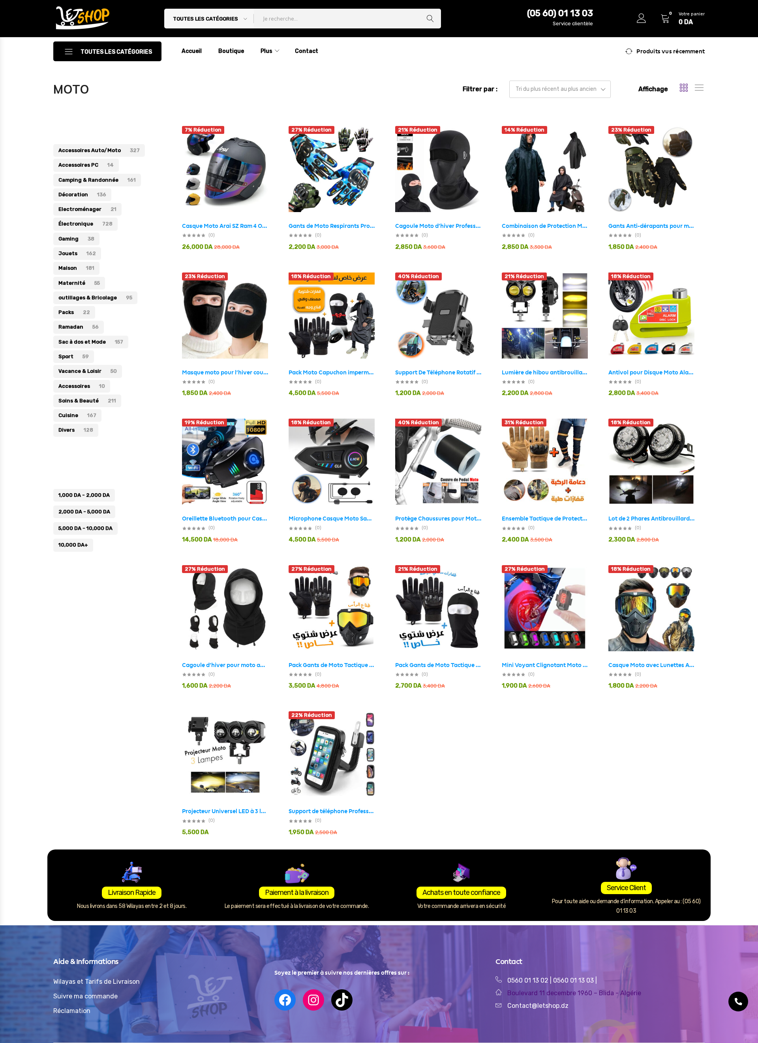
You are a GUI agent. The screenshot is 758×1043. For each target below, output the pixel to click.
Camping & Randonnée (97, 180)
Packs (74, 312)
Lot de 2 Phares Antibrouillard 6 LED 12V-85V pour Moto (651, 518)
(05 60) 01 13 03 (560, 13)
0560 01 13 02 (527, 980)
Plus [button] (266, 51)
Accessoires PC (86, 165)
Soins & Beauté (87, 401)
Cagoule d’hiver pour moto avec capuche (225, 665)
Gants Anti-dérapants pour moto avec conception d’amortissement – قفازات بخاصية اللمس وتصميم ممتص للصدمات (651, 226)
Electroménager (87, 209)
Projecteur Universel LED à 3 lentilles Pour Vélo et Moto (225, 811)
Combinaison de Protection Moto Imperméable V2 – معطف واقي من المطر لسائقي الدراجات (545, 226)
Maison (76, 268)
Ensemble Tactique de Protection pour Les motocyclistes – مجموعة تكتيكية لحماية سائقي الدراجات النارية (545, 518)
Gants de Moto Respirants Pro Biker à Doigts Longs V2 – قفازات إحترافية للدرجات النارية (332, 226)
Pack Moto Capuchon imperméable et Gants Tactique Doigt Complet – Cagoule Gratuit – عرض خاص (332, 372)
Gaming (76, 239)
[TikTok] (342, 1000)
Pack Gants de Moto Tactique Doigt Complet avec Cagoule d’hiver (438, 665)
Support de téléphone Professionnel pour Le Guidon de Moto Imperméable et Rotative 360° (332, 811)
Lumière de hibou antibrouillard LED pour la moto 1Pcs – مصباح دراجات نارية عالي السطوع (545, 372)
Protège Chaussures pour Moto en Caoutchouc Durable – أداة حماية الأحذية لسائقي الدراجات (438, 518)
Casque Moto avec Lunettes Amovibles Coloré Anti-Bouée (651, 665)
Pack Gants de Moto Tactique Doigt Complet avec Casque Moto (332, 665)
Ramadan (78, 327)
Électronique (85, 224)
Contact (306, 51)
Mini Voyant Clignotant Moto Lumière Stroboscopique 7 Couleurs (545, 665)
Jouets (77, 253)
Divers (75, 430)
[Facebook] (285, 1000)
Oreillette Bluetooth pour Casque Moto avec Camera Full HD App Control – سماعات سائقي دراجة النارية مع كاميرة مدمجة (225, 518)
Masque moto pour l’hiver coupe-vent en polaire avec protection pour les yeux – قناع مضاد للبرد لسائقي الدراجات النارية (225, 372)
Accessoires (81, 386)
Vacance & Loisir (87, 371)
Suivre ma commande (85, 996)
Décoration (82, 194)
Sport (73, 356)
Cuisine (77, 415)
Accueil (192, 51)
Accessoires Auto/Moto (99, 150)
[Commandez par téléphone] (738, 1001)
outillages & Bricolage (95, 298)
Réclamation (71, 1011)
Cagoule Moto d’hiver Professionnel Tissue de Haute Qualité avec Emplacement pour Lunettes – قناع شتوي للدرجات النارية (438, 226)
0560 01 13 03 (574, 980)
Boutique (231, 51)
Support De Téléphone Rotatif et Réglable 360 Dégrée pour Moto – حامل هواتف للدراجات (438, 372)
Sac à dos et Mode (90, 342)
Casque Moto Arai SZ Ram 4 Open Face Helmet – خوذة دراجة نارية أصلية (225, 226)
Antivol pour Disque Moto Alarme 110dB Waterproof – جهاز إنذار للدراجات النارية (651, 372)
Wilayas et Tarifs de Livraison (96, 981)
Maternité (79, 283)
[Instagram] (313, 1000)
